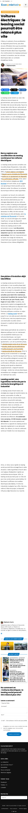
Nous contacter (5, 770)
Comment (4, 706)
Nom (2, 714)
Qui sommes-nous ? (7, 764)
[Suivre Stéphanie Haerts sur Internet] (1, 634)
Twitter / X (4, 785)
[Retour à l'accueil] (11, 5)
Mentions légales (6, 772)
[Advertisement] (14, 136)
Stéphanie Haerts (9, 622)
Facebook (4, 782)
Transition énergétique (10, 12)
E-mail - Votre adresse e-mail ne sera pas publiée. (14, 720)
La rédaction (4, 762)
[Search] (25, 797)
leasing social (12, 313)
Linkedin (3, 787)
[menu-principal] (25, 4)
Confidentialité (4, 808)
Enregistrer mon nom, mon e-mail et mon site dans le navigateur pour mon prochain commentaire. (15, 728)
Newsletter (4, 767)
